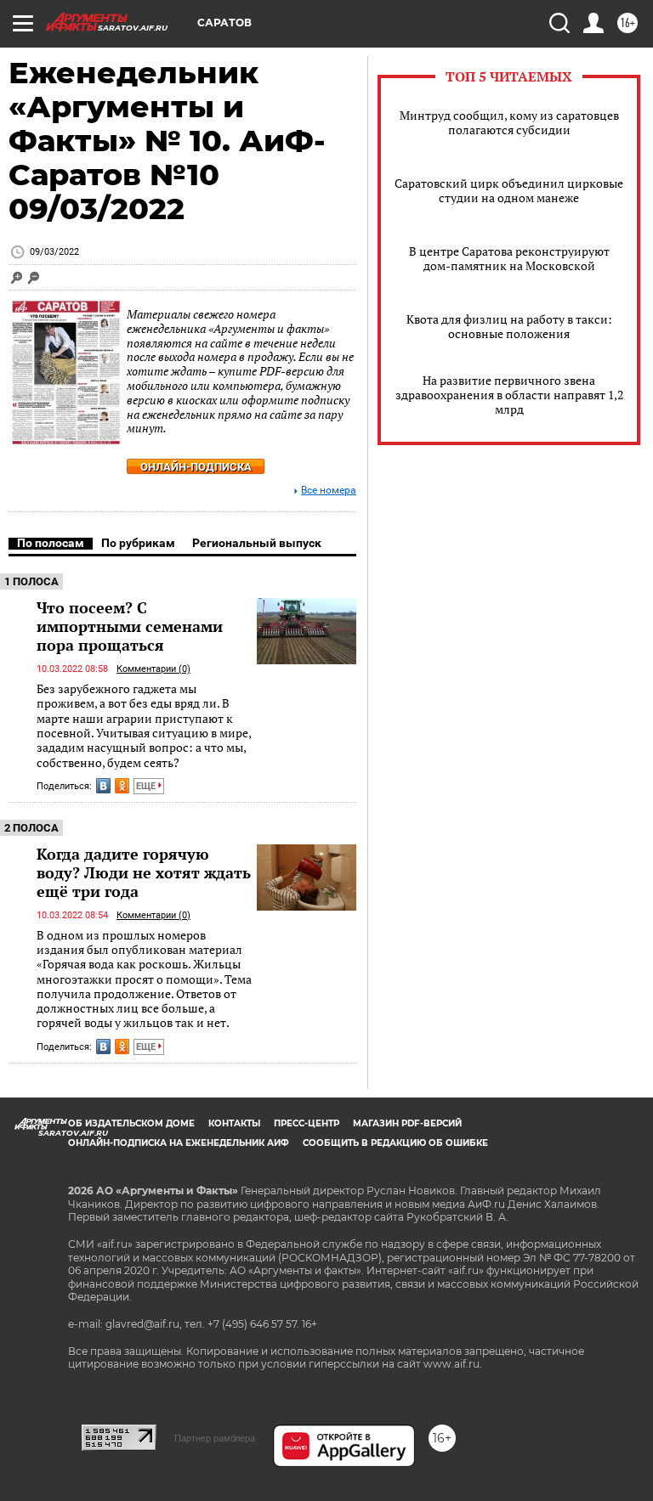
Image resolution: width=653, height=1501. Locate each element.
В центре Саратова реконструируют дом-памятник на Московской (509, 258)
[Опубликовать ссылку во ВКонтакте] (103, 785)
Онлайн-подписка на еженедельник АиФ (178, 1142)
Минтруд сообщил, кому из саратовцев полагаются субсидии (509, 122)
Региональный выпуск (256, 543)
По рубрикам (138, 543)
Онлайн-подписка (196, 466)
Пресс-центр (306, 1123)
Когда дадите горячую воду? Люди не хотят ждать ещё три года (144, 872)
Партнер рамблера (214, 1438)
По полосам (50, 543)
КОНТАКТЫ (234, 1123)
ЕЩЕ (147, 786)
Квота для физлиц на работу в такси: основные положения (509, 326)
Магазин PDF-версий (407, 1123)
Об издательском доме (131, 1123)
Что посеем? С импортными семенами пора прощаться (130, 626)
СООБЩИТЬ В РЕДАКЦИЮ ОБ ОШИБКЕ (395, 1142)
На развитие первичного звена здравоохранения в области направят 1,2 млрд (509, 394)
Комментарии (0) (153, 668)
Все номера (328, 490)
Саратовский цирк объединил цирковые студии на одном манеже (509, 190)
